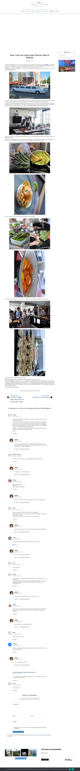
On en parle (52, 11)
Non (73, 769)
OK (69, 769)
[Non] (78, 769)
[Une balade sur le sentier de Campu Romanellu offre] (33, 752)
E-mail (32, 715)
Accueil (22, 11)
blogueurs (26, 390)
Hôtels (46, 11)
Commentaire (16, 704)
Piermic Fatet (37, 390)
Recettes (27, 11)
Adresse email (44, 753)
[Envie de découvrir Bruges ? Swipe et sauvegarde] (8, 752)
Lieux (43, 11)
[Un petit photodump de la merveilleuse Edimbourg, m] (16, 752)
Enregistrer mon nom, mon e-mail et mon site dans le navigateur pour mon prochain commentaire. (30, 728)
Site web (14, 721)
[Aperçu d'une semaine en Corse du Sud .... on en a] (24, 752)
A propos (57, 11)
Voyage (37, 11)
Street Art (33, 11)
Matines (29, 390)
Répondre (15, 433)
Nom (14, 715)
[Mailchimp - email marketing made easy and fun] (69, 760)
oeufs (33, 390)
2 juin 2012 (30, 61)
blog (22, 390)
